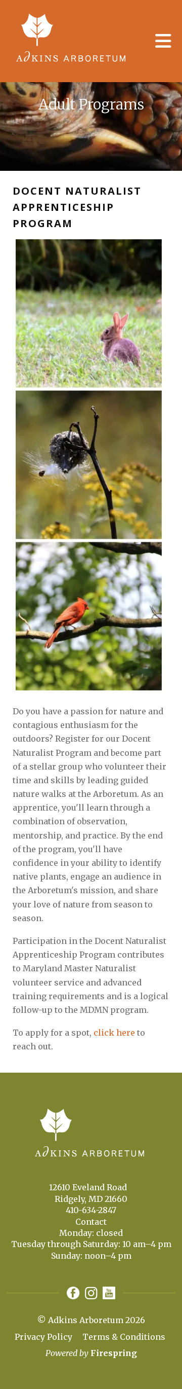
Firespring (113, 1353)
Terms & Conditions (123, 1337)
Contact (91, 1222)
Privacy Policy (43, 1337)
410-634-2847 (91, 1210)
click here (114, 1033)
